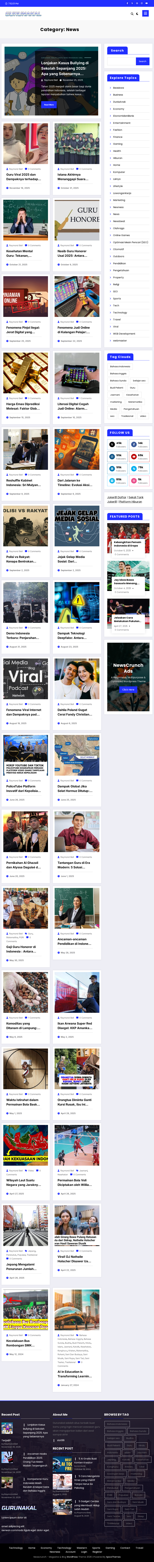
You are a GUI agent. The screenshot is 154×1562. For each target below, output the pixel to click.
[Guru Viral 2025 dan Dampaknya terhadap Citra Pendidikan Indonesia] (25, 143)
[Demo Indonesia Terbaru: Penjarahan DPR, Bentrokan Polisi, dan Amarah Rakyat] (25, 602)
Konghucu (62, 1350)
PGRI (21, 937)
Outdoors (118, 256)
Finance (117, 137)
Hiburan (117, 158)
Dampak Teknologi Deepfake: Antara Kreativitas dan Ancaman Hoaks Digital (75, 636)
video (31, 1170)
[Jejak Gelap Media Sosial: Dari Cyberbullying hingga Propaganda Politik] (77, 526)
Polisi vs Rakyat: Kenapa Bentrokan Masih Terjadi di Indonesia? (19, 559)
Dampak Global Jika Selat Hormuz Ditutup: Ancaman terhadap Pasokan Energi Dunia (73, 789)
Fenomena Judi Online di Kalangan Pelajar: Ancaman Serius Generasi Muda (74, 330)
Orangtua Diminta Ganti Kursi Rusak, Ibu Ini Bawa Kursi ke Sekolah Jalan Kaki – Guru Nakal (75, 1102)
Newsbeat (119, 221)
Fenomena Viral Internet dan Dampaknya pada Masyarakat (23, 712)
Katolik (76, 1346)
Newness (118, 207)
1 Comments (85, 398)
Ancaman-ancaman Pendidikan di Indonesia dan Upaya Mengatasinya (75, 941)
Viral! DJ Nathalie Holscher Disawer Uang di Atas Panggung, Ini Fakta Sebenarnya (75, 1259)
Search (117, 50)
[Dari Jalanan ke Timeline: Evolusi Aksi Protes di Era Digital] (77, 449)
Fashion (117, 130)
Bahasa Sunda (118, 380)
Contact (125, 1548)
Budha (68, 1343)
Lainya (60, 58)
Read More (49, 105)
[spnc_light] (137, 13)
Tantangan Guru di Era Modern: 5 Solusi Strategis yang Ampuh (74, 865)
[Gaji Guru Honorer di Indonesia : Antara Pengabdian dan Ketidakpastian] (25, 908)
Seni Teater (113, 1516)
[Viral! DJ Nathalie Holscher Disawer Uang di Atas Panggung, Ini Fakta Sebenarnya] (77, 1225)
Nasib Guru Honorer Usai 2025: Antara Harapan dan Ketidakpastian (72, 253)
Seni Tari (79, 1358)
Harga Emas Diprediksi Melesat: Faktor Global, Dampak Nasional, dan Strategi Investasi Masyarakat (23, 406)
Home (116, 165)
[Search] (132, 14)
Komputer (119, 172)
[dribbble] (137, 3)
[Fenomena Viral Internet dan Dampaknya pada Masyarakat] (25, 678)
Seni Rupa (69, 1358)
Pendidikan (73, 58)
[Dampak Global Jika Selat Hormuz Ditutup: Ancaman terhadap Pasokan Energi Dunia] (77, 755)
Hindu (88, 1343)
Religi (116, 284)
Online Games (121, 235)
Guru (30, 933)
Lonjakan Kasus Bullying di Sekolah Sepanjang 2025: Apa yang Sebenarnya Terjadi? (65, 69)
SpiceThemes (113, 1556)
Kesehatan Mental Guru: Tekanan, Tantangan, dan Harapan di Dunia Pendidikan (19, 253)
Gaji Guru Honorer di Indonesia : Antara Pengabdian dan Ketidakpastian (21, 949)
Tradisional (32, 1255)
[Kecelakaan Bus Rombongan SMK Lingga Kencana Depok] (25, 1309)
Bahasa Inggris (75, 1339)
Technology (120, 312)
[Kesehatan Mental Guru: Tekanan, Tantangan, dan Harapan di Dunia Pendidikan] (25, 220)
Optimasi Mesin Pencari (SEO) (130, 242)
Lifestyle (118, 186)
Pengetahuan (121, 270)
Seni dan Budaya (73, 1354)
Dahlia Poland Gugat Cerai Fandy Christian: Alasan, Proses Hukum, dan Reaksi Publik (74, 712)
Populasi (21, 1255)
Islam (60, 1346)
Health (54, 58)
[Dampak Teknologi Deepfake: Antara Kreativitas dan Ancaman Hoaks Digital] (77, 602)
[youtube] (146, 3)
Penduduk (11, 1255)
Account (71, 1552)
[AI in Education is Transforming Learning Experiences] (77, 1309)
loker (142, 1466)
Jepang (32, 1251)
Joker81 (112, 502)
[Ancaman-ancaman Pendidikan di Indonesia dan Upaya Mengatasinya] (77, 908)
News (65, 58)
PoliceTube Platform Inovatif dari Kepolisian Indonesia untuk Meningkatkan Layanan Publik (23, 789)
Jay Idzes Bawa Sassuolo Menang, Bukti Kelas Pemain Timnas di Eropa (126, 581)
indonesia (112, 1452)
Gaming (117, 144)
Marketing (119, 200)
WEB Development (124, 333)
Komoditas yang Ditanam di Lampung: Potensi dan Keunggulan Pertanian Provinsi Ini (22, 1026)
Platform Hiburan (130, 502)
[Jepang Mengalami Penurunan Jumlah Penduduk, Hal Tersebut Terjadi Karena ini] (25, 1225)
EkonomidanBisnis (123, 116)
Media (113, 409)
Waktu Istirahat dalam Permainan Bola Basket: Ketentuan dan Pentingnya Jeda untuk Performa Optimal (23, 1102)
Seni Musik (138, 1502)
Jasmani (83, 1170)
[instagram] (142, 3)
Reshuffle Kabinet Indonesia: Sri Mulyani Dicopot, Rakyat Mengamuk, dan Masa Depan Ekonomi (22, 483)
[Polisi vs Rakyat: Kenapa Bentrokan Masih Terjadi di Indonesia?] (25, 526)
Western (82, 1548)
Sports (117, 298)
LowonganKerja (122, 193)
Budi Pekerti (78, 1343)
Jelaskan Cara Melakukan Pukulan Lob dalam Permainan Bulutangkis (128, 619)
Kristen (71, 1350)
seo (112, 416)
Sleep (141, 1516)
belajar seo (139, 380)
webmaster (120, 340)
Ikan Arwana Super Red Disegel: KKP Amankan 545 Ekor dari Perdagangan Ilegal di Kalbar (75, 1026)
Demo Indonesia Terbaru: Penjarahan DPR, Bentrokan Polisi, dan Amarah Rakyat (22, 636)
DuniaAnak (45, 58)
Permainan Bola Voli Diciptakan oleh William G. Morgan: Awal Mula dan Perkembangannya (75, 1182)
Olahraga (118, 228)
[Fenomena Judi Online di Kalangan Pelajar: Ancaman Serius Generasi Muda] (77, 296)
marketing (116, 401)
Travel (117, 319)
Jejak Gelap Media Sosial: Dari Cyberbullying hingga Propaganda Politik (73, 559)
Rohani (61, 1354)
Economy (118, 109)
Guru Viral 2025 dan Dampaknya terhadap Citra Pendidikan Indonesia (22, 177)
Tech (116, 305)
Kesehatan (63, 1174)
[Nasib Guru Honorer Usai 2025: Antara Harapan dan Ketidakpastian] (77, 220)
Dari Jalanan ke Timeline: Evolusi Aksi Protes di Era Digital (73, 483)
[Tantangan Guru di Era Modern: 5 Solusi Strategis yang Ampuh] (77, 831)
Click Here (128, 689)
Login (84, 1552)
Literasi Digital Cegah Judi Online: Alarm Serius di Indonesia (73, 406)
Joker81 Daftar (116, 497)
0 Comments (34, 169)
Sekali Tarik (136, 497)
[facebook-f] (127, 3)
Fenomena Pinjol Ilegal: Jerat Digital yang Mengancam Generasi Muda (23, 330)
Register (97, 1552)
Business (118, 94)
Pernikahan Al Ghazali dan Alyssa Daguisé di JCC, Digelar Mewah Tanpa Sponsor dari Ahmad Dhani (22, 865)
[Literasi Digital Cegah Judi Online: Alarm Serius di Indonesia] (77, 373)
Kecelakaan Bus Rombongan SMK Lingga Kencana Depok (23, 1343)
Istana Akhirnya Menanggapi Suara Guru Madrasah (71, 177)
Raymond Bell (51, 80)
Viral (81, 58)
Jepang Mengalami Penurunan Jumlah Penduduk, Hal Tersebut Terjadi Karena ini (23, 1267)
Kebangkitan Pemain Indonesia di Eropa (127, 543)
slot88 (61, 1440)
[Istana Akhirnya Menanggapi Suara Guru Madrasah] (77, 143)
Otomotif (118, 249)
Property (118, 277)
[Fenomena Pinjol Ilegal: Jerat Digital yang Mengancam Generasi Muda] (25, 296)
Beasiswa (118, 88)
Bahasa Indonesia (120, 366)
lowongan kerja (115, 1473)
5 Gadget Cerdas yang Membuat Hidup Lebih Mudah (87, 1505)
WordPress (72, 1556)
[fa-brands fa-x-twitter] (132, 3)
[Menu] (145, 13)
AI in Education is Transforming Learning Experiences (74, 1374)
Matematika (12, 937)
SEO (115, 291)
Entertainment (122, 123)
